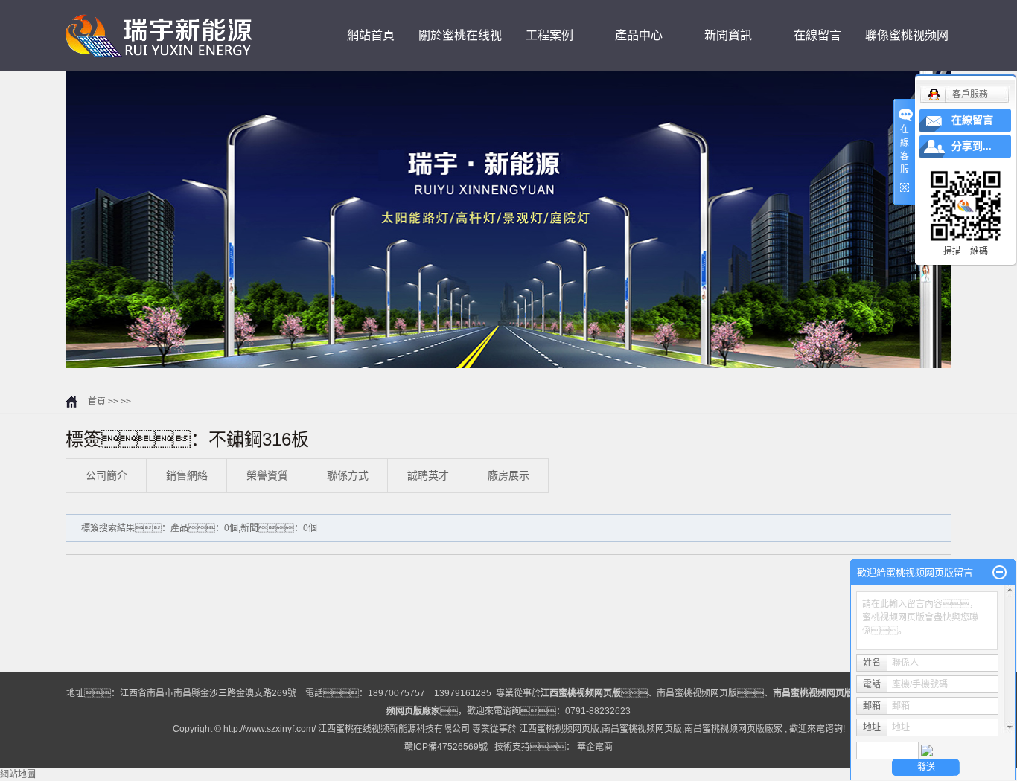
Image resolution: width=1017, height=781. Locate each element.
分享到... (971, 146)
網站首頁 (371, 35)
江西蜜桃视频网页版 (559, 729)
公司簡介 (106, 475)
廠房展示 (508, 475)
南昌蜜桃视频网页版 (697, 693)
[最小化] (999, 572)
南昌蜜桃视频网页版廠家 (733, 729)
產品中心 (639, 35)
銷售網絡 (187, 475)
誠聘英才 (428, 475)
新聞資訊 (728, 35)
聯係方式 (348, 475)
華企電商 (595, 747)
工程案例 (549, 35)
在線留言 (817, 35)
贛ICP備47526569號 (446, 747)
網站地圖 (18, 774)
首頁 (97, 401)
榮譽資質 (267, 475)
